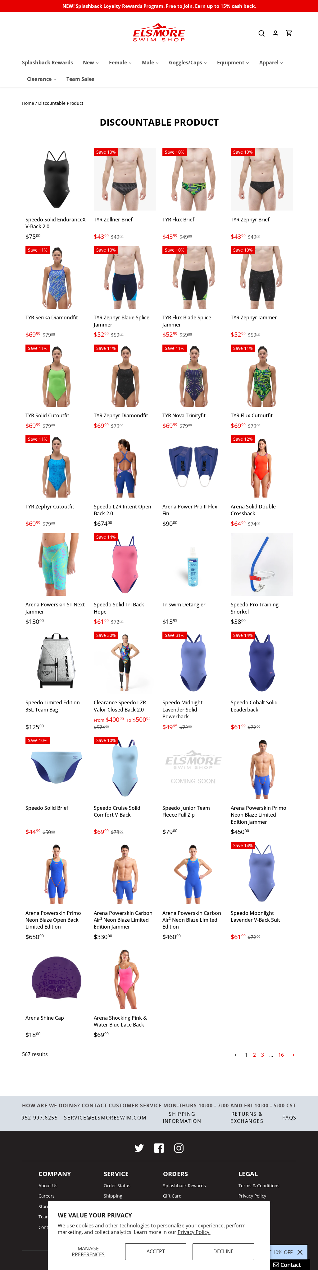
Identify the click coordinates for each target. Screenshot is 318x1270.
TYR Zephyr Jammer (254, 317)
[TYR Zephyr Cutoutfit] (56, 466)
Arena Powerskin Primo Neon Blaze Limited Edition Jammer (258, 814)
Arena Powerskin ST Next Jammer (55, 608)
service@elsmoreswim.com (105, 1117)
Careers (47, 1196)
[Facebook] (159, 1148)
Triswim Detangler (184, 604)
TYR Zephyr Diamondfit (121, 415)
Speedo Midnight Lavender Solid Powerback (182, 709)
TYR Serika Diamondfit (51, 317)
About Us (48, 1186)
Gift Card (172, 1196)
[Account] (275, 33)
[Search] (262, 33)
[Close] (300, 1252)
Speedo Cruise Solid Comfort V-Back (117, 811)
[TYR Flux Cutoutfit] (262, 376)
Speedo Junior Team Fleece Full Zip (186, 811)
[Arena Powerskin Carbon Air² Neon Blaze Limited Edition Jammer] (125, 873)
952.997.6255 (39, 1117)
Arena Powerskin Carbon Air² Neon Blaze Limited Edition (191, 920)
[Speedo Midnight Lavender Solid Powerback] (193, 663)
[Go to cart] (289, 33)
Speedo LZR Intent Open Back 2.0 (122, 510)
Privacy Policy (252, 1196)
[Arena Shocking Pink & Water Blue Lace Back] (125, 978)
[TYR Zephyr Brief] (262, 179)
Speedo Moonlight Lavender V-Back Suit (255, 916)
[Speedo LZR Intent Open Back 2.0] (125, 466)
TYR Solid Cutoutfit (47, 415)
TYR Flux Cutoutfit (252, 415)
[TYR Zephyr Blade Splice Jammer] (125, 277)
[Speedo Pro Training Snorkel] (262, 564)
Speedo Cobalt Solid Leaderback (254, 706)
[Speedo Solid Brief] (56, 768)
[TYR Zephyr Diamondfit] (125, 376)
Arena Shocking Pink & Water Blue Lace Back (120, 1021)
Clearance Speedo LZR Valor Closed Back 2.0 (120, 706)
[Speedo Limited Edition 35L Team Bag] (56, 663)
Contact (46, 1227)
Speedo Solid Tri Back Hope (119, 608)
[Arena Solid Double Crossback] (262, 466)
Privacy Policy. (194, 1232)
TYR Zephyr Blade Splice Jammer (121, 321)
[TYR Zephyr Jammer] (262, 277)
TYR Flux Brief (178, 219)
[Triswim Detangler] (193, 564)
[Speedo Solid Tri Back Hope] (125, 564)
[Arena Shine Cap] (56, 978)
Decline (223, 1251)
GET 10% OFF (277, 1252)
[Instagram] (179, 1148)
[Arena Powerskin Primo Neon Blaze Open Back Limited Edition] (56, 873)
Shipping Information (182, 1117)
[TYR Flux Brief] (193, 179)
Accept (156, 1251)
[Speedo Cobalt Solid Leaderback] (262, 663)
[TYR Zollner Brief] (125, 179)
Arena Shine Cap (44, 1017)
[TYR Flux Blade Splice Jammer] (193, 277)
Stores (45, 1206)
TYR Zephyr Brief (250, 219)
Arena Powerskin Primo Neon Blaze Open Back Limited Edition (53, 920)
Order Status (117, 1186)
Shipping (113, 1196)
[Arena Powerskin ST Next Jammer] (56, 564)
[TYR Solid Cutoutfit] (56, 376)
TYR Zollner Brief (113, 219)
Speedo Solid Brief (46, 807)
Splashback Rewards (184, 1186)
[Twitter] (139, 1148)
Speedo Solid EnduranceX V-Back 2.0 (55, 223)
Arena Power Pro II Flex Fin (189, 510)
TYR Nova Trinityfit (184, 415)
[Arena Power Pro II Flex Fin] (193, 466)
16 (281, 1054)
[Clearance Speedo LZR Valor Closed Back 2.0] (125, 663)
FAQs (289, 1117)
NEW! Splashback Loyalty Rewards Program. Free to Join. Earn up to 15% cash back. (159, 6)
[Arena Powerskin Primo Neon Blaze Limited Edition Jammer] (262, 768)
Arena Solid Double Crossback (253, 510)
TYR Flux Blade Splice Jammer (186, 321)
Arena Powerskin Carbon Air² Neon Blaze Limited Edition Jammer (123, 920)
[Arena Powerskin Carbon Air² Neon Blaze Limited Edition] (193, 873)
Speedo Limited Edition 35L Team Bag (52, 706)
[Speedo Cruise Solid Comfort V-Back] (125, 768)
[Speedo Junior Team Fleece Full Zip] (193, 768)
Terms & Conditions (258, 1186)
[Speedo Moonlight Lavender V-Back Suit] (262, 873)
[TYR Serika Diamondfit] (56, 277)
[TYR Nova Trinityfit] (193, 376)
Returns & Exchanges (246, 1117)
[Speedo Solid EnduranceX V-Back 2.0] (56, 179)
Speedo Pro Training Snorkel (255, 608)
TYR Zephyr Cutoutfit (49, 506)
